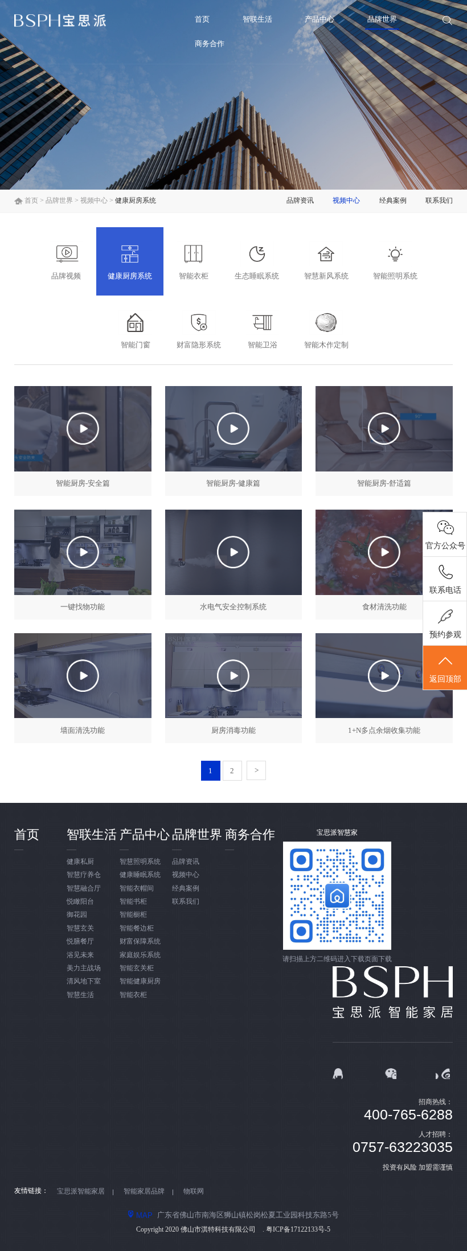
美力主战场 (84, 968)
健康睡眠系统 (140, 875)
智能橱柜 (133, 914)
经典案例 (393, 200)
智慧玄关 (80, 928)
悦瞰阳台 (80, 901)
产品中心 (319, 19)
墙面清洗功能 (82, 730)
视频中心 (94, 200)
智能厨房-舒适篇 (384, 483)
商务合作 (209, 43)
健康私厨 (80, 862)
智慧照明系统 (140, 862)
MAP (144, 1215)
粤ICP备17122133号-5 (298, 1229)
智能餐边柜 (137, 928)
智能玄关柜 (137, 968)
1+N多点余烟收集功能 (384, 730)
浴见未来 (80, 955)
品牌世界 (382, 19)
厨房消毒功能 (233, 730)
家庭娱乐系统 (140, 955)
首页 (202, 19)
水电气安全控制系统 (233, 606)
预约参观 (445, 634)
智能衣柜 (133, 995)
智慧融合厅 (84, 888)
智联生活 (257, 19)
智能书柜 (133, 901)
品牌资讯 (300, 200)
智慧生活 (80, 995)
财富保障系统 (140, 941)
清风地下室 (84, 981)
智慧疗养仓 (84, 875)
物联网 (193, 1191)
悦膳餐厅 (80, 941)
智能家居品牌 (144, 1191)
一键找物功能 (82, 606)
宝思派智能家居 (81, 1191)
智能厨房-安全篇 (83, 483)
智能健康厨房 (140, 981)
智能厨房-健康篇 (233, 483)
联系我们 (439, 200)
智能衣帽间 (137, 888)
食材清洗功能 (384, 606)
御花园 (77, 914)
